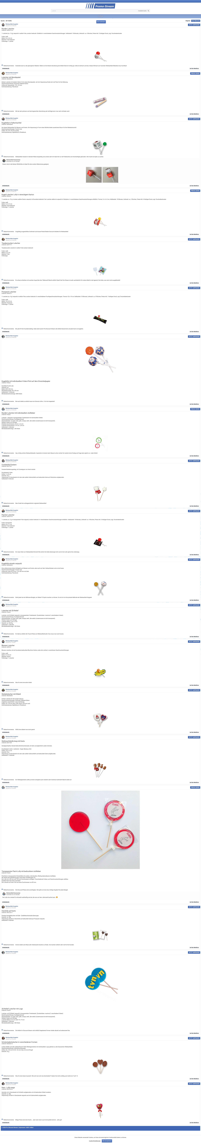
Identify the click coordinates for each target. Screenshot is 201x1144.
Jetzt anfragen (194, 25)
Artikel (31, 1127)
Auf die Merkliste (194, 68)
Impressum (22, 1127)
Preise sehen (195, 73)
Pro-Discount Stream (12, 1127)
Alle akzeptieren (107, 1141)
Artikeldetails (5, 68)
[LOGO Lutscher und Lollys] (101, 19)
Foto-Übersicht (196, 20)
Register (188, 20)
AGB (27, 1127)
